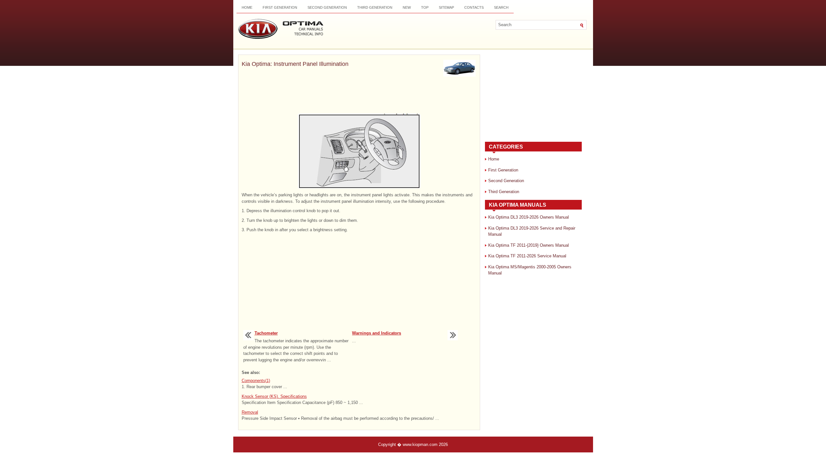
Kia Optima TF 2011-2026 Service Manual (527, 255)
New (407, 7)
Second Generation (327, 7)
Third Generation (374, 7)
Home (247, 7)
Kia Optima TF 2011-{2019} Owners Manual (528, 245)
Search (501, 7)
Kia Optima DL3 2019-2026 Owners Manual (528, 217)
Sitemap (446, 7)
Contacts (474, 7)
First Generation (280, 7)
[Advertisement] (359, 96)
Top (424, 7)
